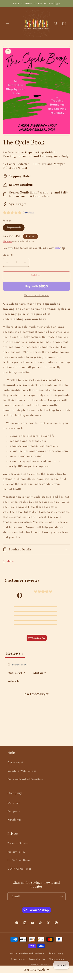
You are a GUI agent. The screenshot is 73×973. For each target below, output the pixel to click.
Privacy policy (18, 959)
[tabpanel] (36, 698)
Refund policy (56, 953)
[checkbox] (13, 681)
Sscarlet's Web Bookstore (32, 954)
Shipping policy (57, 959)
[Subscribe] (61, 896)
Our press (13, 811)
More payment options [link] (36, 295)
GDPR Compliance (19, 868)
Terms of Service (17, 843)
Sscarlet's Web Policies (21, 771)
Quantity (8, 255)
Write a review (36, 637)
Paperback (16, 228)
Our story (13, 803)
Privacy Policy (16, 852)
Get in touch (15, 762)
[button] (36, 969)
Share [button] (10, 561)
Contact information (38, 965)
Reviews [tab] (14, 653)
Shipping (7, 241)
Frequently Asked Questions (25, 779)
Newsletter (14, 819)
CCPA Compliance (19, 860)
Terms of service (37, 959)
